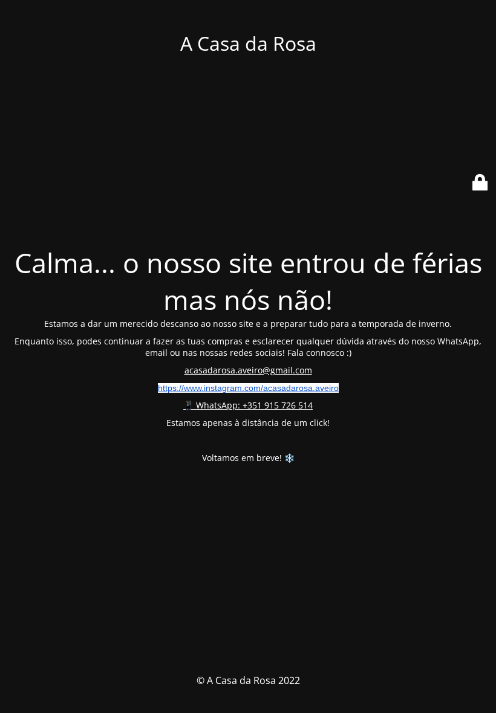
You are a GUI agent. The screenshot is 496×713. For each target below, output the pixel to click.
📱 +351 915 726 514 (248, 405)
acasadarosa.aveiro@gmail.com (248, 370)
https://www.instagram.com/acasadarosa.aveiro (248, 388)
